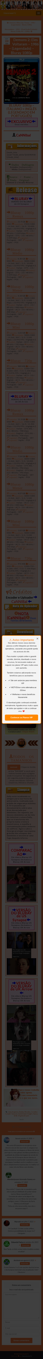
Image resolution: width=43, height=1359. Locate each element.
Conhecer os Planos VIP (22, 718)
